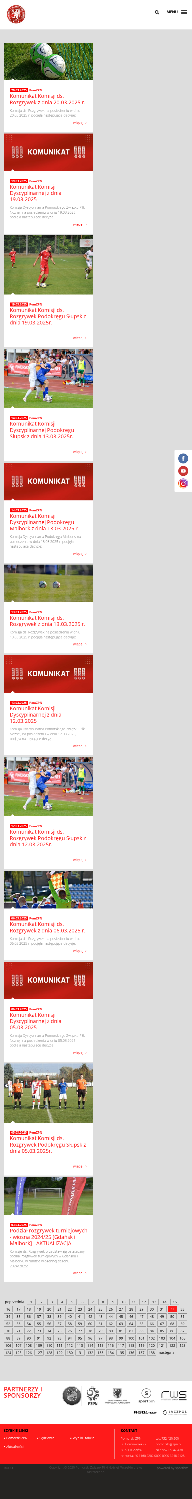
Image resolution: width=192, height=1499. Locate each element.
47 (142, 1316)
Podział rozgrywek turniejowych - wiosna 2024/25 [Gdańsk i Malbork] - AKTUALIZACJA (49, 1236)
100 (131, 1338)
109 (39, 1345)
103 (162, 1338)
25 (100, 1309)
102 (152, 1338)
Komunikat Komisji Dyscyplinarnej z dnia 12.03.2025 (36, 714)
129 (59, 1352)
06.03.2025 (19, 918)
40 (70, 1316)
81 (121, 1331)
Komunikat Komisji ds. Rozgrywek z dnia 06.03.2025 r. (48, 927)
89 (18, 1338)
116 (111, 1345)
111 (59, 1345)
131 (80, 1352)
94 (70, 1338)
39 (60, 1316)
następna (166, 1352)
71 (18, 1331)
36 (29, 1316)
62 (111, 1323)
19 (39, 1309)
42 (90, 1316)
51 (182, 1316)
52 (8, 1323)
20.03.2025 (19, 90)
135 (121, 1352)
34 (8, 1316)
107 (19, 1345)
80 (111, 1331)
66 (152, 1323)
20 (49, 1309)
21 (60, 1309)
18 (29, 1309)
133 (101, 1352)
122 (172, 1345)
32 (172, 1309)
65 (142, 1323)
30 (152, 1309)
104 (172, 1338)
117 (121, 1345)
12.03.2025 (19, 826)
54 (29, 1323)
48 (152, 1316)
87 (182, 1331)
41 (80, 1316)
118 (131, 1345)
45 (121, 1316)
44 (111, 1316)
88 (8, 1338)
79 (100, 1331)
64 (131, 1323)
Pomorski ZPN (17, 1438)
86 (172, 1331)
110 (49, 1345)
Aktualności (15, 1446)
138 (152, 1352)
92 (49, 1338)
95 (80, 1338)
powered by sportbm (172, 1468)
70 (8, 1331)
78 (90, 1331)
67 (162, 1323)
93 (60, 1338)
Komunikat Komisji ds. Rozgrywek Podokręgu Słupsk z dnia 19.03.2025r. (48, 316)
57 (60, 1323)
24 (90, 1309)
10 (124, 1302)
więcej (78, 122)
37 (39, 1316)
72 (29, 1331)
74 (49, 1331)
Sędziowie (47, 1438)
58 (70, 1323)
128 (49, 1352)
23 (80, 1309)
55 (39, 1323)
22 (70, 1309)
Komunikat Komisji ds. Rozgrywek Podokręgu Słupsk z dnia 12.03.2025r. (48, 838)
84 (152, 1331)
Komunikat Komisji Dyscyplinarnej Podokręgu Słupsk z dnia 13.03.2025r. (42, 430)
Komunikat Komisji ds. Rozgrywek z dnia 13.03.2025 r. (48, 620)
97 (100, 1338)
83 (142, 1331)
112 (70, 1345)
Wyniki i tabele (83, 1438)
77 (80, 1331)
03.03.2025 (19, 1225)
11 (134, 1302)
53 (18, 1323)
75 (60, 1331)
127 (39, 1352)
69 (182, 1323)
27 (121, 1309)
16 (8, 1309)
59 (80, 1323)
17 (18, 1309)
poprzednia (14, 1301)
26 (111, 1309)
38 (49, 1316)
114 (90, 1345)
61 (100, 1323)
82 (131, 1331)
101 (141, 1338)
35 (18, 1316)
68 (172, 1323)
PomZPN (35, 90)
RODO (8, 1468)
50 (172, 1316)
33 (182, 1309)
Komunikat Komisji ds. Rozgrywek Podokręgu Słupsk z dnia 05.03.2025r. (48, 1144)
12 (144, 1302)
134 (111, 1352)
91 (39, 1338)
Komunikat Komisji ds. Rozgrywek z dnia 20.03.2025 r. (48, 99)
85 (162, 1331)
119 (141, 1345)
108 (29, 1345)
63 (121, 1323)
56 (49, 1323)
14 (164, 1302)
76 (70, 1331)
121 (162, 1345)
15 (175, 1302)
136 (131, 1352)
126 (29, 1352)
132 (90, 1352)
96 (90, 1338)
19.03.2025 (19, 181)
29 (142, 1309)
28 (131, 1309)
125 (19, 1352)
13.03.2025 (19, 612)
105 (183, 1338)
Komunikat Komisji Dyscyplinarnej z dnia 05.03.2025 (36, 1021)
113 (80, 1345)
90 (29, 1338)
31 (162, 1309)
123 (183, 1345)
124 (8, 1352)
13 (154, 1302)
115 (101, 1345)
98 (111, 1338)
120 (152, 1345)
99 (121, 1338)
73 (39, 1331)
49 (162, 1316)
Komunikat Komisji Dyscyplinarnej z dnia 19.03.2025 (36, 193)
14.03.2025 (19, 418)
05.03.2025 (19, 1133)
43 (100, 1316)
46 (131, 1316)
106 (8, 1345)
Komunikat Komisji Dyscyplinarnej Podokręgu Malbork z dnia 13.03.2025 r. (44, 522)
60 (90, 1323)
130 (70, 1352)
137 (141, 1352)
